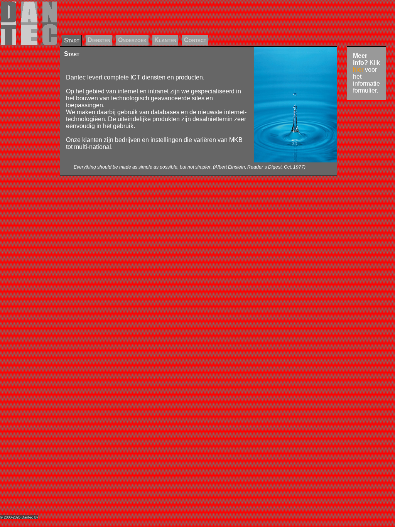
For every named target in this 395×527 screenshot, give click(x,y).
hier (358, 69)
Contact (195, 40)
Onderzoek (132, 40)
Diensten (99, 40)
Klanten (165, 40)
